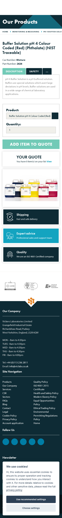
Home (37, 423)
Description (14, 71)
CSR (4, 393)
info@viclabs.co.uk (18, 366)
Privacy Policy (9, 419)
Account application (12, 423)
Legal (5, 411)
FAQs (5, 400)
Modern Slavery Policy (45, 396)
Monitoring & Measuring (25, 31)
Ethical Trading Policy (44, 408)
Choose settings (31, 508)
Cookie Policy (9, 415)
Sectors (6, 396)
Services (6, 389)
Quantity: (13, 124)
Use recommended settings (31, 499)
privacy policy (14, 490)
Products (7, 381)
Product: (12, 110)
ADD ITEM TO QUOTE (31, 144)
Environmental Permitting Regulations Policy (46, 415)
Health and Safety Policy (46, 393)
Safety (34, 71)
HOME (5, 31)
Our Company (9, 385)
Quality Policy (41, 381)
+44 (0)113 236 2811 (17, 362)
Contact (6, 408)
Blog (4, 404)
